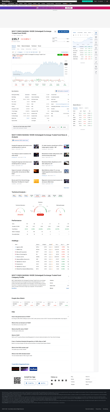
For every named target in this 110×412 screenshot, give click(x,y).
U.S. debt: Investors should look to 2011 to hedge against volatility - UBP (52, 146)
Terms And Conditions (89, 408)
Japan (67, 288)
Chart (18, 46)
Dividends (35, 49)
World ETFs (14, 5)
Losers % (86, 107)
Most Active (75, 107)
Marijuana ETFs (23, 5)
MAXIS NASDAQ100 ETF (17, 302)
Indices (74, 32)
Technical (33, 46)
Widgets (73, 384)
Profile (18, 49)
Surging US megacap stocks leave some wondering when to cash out (22, 146)
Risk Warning (105, 408)
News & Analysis (26, 46)
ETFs (4, 5)
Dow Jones (75, 50)
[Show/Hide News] (39, 52)
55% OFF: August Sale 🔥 (87, 1)
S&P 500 (74, 52)
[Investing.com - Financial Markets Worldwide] (7, 1)
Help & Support (89, 381)
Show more (66, 187)
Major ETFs (9, 5)
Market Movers (77, 105)
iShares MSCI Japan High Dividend (65, 302)
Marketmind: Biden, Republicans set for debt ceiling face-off (52, 162)
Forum (39, 46)
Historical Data (28, 49)
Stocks (89, 32)
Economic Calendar (50, 3)
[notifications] (105, 1)
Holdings (22, 49)
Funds (18, 5)
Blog (72, 376)
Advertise (88, 379)
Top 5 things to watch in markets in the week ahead (21, 154)
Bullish (64, 127)
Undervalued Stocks (43, 5)
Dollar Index (75, 58)
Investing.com (14, 157)
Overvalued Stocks (51, 5)
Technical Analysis (18, 192)
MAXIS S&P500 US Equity (29, 302)
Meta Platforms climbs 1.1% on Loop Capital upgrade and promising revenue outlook (52, 171)
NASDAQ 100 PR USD (65, 106)
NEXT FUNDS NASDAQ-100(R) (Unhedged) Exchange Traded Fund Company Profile (36, 276)
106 (68, 111)
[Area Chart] (15, 52)
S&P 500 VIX (75, 56)
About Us (88, 376)
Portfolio (73, 381)
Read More (14, 288)
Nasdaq (74, 54)
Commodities (80, 32)
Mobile (72, 379)
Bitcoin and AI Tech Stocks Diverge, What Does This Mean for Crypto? (21, 181)
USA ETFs (28, 5)
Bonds (85, 32)
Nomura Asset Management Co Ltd (62, 104)
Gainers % (81, 107)
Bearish (53, 127)
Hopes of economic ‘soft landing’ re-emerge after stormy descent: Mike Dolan (21, 171)
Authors (87, 384)
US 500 (74, 48)
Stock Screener (58, 3)
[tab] (14, 195)
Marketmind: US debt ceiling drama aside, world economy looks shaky (52, 154)
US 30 (74, 46)
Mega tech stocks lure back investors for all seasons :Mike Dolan (52, 181)
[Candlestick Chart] (13, 52)
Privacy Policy (98, 408)
